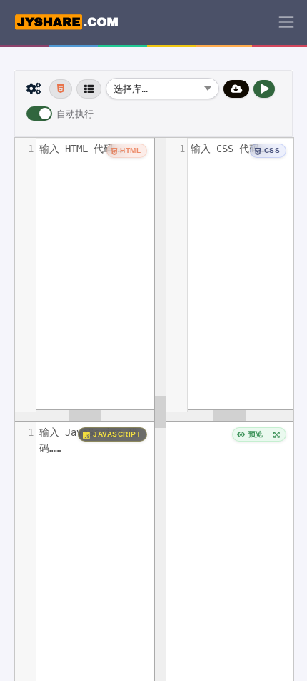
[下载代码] (236, 89)
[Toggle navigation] (286, 22)
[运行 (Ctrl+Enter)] (264, 89)
